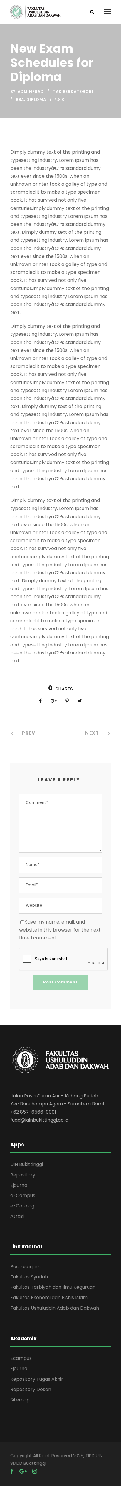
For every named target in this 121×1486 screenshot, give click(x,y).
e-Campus (22, 1195)
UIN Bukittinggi (26, 1164)
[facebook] (12, 1471)
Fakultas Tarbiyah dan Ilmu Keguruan (52, 1287)
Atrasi (17, 1216)
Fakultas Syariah (29, 1276)
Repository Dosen (30, 1389)
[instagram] (34, 1471)
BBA (20, 99)
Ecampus (21, 1358)
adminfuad (31, 91)
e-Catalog (22, 1205)
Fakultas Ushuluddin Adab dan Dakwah (54, 1308)
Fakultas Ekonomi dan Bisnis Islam (49, 1297)
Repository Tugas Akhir (36, 1379)
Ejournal (19, 1185)
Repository (22, 1174)
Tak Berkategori (73, 91)
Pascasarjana (25, 1266)
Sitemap (20, 1399)
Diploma (36, 99)
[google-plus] (22, 1471)
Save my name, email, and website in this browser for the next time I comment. (60, 930)
